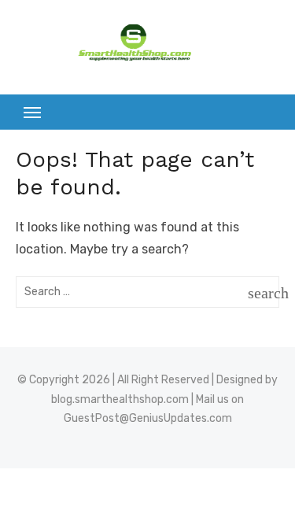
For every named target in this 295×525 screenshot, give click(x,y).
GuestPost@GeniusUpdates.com (148, 418)
